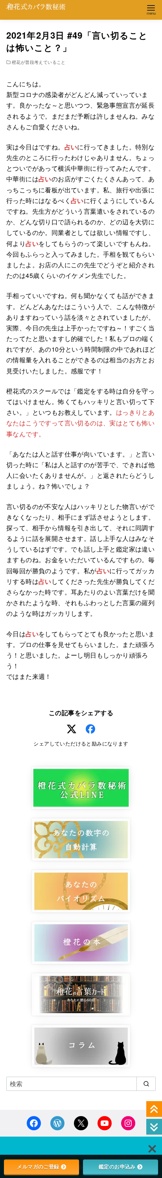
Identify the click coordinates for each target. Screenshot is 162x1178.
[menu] (151, 9)
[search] (146, 1084)
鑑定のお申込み (117, 1166)
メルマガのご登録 (38, 1166)
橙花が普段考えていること (39, 62)
